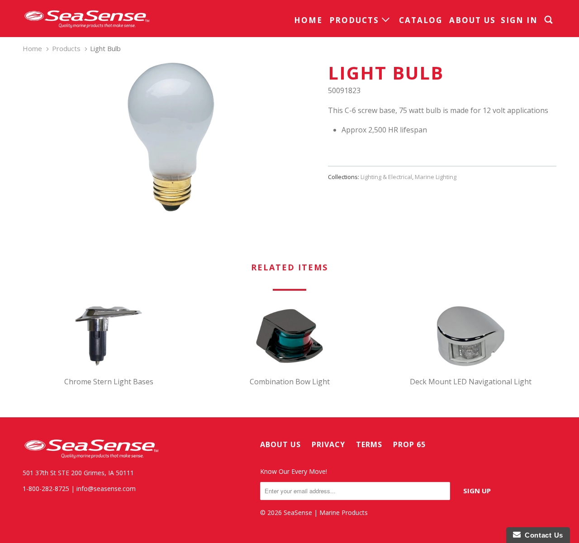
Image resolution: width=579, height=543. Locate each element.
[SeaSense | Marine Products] (86, 18)
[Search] (549, 19)
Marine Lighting (435, 177)
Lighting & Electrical (386, 177)
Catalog (420, 20)
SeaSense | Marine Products (326, 512)
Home (308, 20)
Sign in (519, 20)
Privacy (328, 444)
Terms (369, 444)
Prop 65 (409, 444)
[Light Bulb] (171, 137)
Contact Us (542, 535)
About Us (472, 20)
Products (355, 20)
